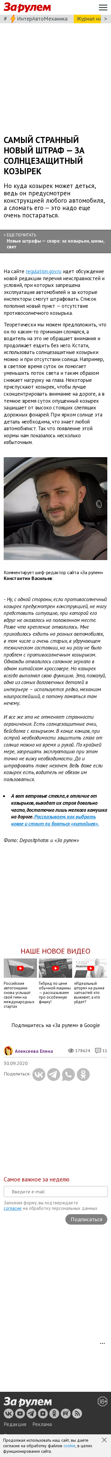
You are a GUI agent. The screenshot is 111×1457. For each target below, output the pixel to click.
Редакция (15, 1424)
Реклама (42, 1424)
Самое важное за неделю (36, 1179)
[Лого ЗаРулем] (27, 7)
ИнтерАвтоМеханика (42, 18)
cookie (70, 1445)
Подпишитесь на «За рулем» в (55, 1025)
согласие (13, 1208)
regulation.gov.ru (43, 271)
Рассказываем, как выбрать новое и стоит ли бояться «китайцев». (55, 820)
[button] (105, 1440)
